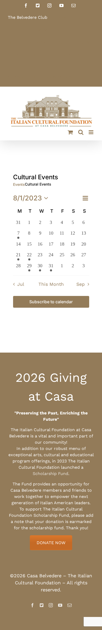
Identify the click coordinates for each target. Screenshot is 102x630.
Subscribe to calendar (51, 301)
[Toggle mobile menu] (91, 132)
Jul (20, 284)
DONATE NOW (51, 542)
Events (19, 184)
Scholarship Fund (50, 473)
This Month (51, 284)
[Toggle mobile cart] (70, 132)
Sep (80, 284)
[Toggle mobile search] (80, 132)
